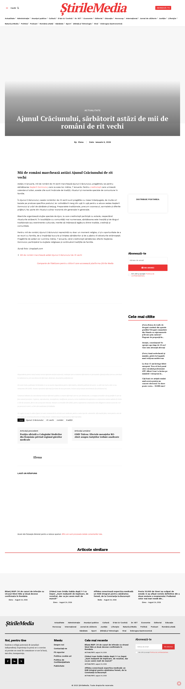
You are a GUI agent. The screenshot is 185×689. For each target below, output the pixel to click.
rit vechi (50, 420)
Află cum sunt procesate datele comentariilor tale (82, 534)
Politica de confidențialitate (142, 275)
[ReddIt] (156, 205)
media (100, 600)
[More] (174, 205)
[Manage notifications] (179, 683)
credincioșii (95, 187)
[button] (15, 8)
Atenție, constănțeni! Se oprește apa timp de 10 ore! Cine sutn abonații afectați (154, 345)
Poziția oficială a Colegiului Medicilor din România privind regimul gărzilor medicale (41, 437)
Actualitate (93, 110)
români (60, 420)
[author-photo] (6, 599)
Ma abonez (149, 268)
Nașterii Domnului (38, 187)
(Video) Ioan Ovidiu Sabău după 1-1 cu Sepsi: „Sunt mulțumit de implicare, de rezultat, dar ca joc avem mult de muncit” (68, 595)
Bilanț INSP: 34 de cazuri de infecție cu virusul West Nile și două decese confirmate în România (24, 593)
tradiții (69, 420)
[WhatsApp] (145, 205)
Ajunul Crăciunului (34, 420)
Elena (80, 142)
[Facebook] (133, 205)
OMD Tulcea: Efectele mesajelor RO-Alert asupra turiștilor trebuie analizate (97, 435)
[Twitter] (139, 205)
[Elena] (23, 457)
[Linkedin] (151, 205)
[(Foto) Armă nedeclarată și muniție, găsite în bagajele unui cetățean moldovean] (134, 356)
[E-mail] (162, 205)
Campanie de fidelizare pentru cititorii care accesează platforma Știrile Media (75, 263)
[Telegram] (168, 205)
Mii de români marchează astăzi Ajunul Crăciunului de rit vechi (51, 255)
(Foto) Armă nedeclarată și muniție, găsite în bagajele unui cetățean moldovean (153, 355)
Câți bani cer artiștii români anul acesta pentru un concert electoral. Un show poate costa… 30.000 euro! (154, 382)
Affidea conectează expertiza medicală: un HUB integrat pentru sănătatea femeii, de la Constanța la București (113, 593)
